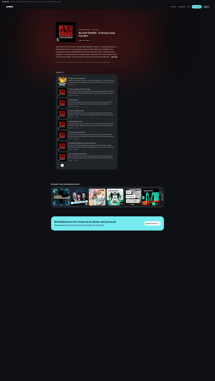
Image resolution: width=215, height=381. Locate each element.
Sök (188, 7)
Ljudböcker (181, 7)
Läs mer (59, 1)
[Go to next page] (68, 165)
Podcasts (173, 7)
